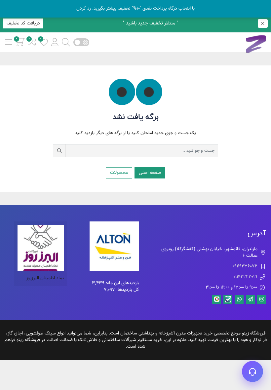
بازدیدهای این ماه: (121, 283)
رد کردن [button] (83, 8)
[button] (54, 42)
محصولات (119, 172)
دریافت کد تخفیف (23, 23)
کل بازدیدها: (127, 290)
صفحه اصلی (150, 172)
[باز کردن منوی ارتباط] (252, 371)
